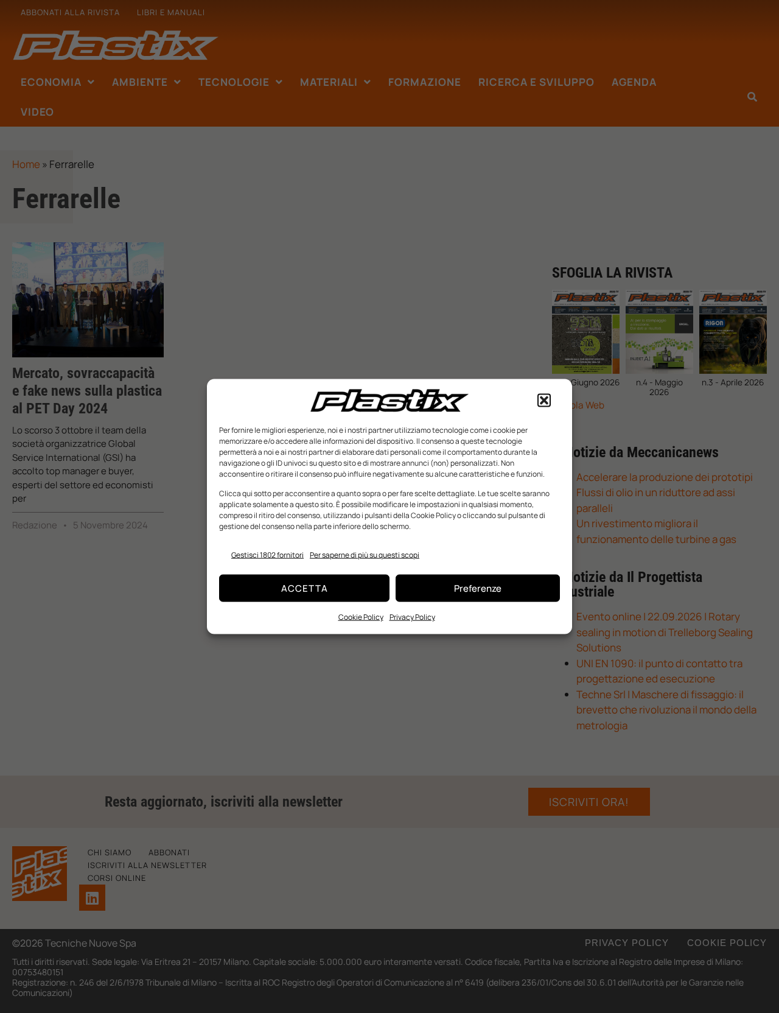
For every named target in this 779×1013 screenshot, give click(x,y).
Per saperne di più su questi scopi (364, 554)
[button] (544, 400)
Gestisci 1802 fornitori (267, 554)
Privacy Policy (412, 617)
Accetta (304, 587)
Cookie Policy (360, 617)
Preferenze (477, 587)
